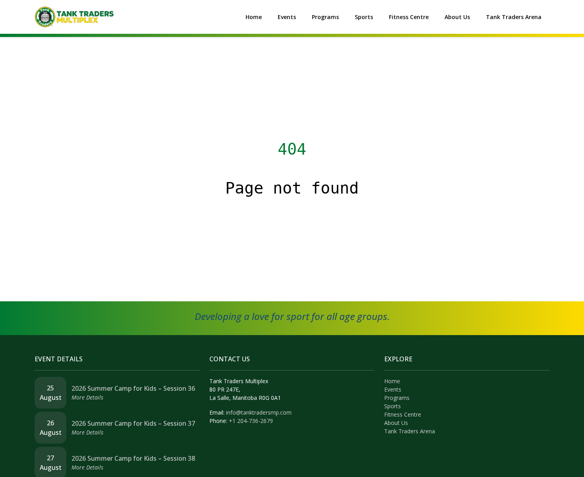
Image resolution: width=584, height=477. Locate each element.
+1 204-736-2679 (251, 421)
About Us (457, 17)
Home (254, 17)
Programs (325, 17)
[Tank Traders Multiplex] (74, 16)
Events (287, 17)
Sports (364, 17)
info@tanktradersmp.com (259, 412)
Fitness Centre (409, 17)
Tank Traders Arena (513, 17)
